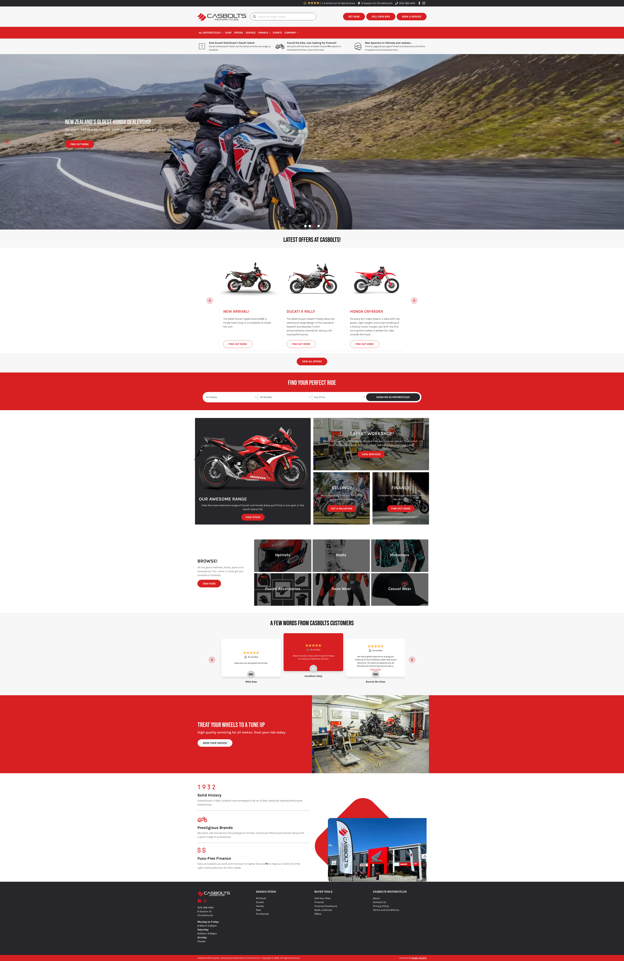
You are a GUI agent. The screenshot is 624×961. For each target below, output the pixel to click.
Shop (228, 32)
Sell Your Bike (322, 898)
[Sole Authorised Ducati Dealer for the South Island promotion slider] (318, 226)
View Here (209, 583)
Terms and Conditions (386, 909)
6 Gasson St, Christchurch (377, 3)
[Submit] (254, 16)
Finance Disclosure (325, 906)
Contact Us (379, 902)
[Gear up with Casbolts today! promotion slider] (310, 226)
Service (251, 32)
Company (290, 32)
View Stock (252, 517)
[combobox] (283, 16)
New (258, 909)
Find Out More (79, 141)
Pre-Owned (262, 913)
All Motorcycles (210, 32)
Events (277, 32)
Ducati (260, 902)
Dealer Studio (419, 958)
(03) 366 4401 (407, 3)
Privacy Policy (381, 906)
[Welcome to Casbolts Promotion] (312, 142)
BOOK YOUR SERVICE (215, 742)
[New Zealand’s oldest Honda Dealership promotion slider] (314, 226)
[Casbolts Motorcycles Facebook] (420, 3)
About (376, 898)
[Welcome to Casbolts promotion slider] (305, 226)
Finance (263, 32)
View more (375, 669)
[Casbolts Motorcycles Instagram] (424, 3)
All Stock (261, 898)
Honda (260, 906)
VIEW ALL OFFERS (312, 361)
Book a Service (323, 909)
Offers (238, 32)
